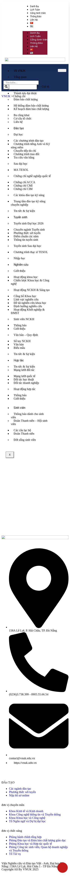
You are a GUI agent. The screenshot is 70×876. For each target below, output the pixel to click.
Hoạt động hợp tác (24, 389)
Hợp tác (19, 360)
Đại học (18, 134)
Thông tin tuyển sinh (26, 239)
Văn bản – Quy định (26, 334)
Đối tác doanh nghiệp (26, 382)
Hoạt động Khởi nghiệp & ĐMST (28, 311)
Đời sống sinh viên (25, 439)
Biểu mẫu (19, 347)
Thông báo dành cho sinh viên (27, 415)
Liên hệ (34, 20)
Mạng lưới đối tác (24, 369)
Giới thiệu (19, 270)
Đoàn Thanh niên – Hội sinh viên (29, 422)
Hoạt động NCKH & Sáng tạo (32, 290)
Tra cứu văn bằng (24, 157)
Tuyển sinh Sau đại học (27, 245)
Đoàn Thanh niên (24, 433)
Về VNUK (19, 71)
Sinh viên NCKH (24, 319)
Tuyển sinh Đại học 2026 (28, 223)
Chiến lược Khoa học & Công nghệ (30, 282)
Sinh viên (19, 408)
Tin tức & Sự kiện (24, 210)
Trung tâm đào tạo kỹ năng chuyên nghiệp (28, 203)
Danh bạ (34, 6)
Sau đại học (20, 163)
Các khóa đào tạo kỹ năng (29, 195)
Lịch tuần (35, 9)
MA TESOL (21, 169)
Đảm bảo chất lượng (26, 99)
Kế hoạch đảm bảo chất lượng (31, 109)
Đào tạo (19, 128)
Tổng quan (20, 76)
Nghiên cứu (21, 264)
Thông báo (35, 16)
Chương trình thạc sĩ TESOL (31, 252)
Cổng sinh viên (38, 13)
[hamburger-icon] (62, 70)
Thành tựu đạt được (25, 93)
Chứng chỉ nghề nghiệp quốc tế (32, 176)
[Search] (6, 87)
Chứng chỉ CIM (23, 189)
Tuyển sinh (20, 217)
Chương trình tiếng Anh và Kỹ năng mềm (30, 145)
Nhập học (19, 258)
